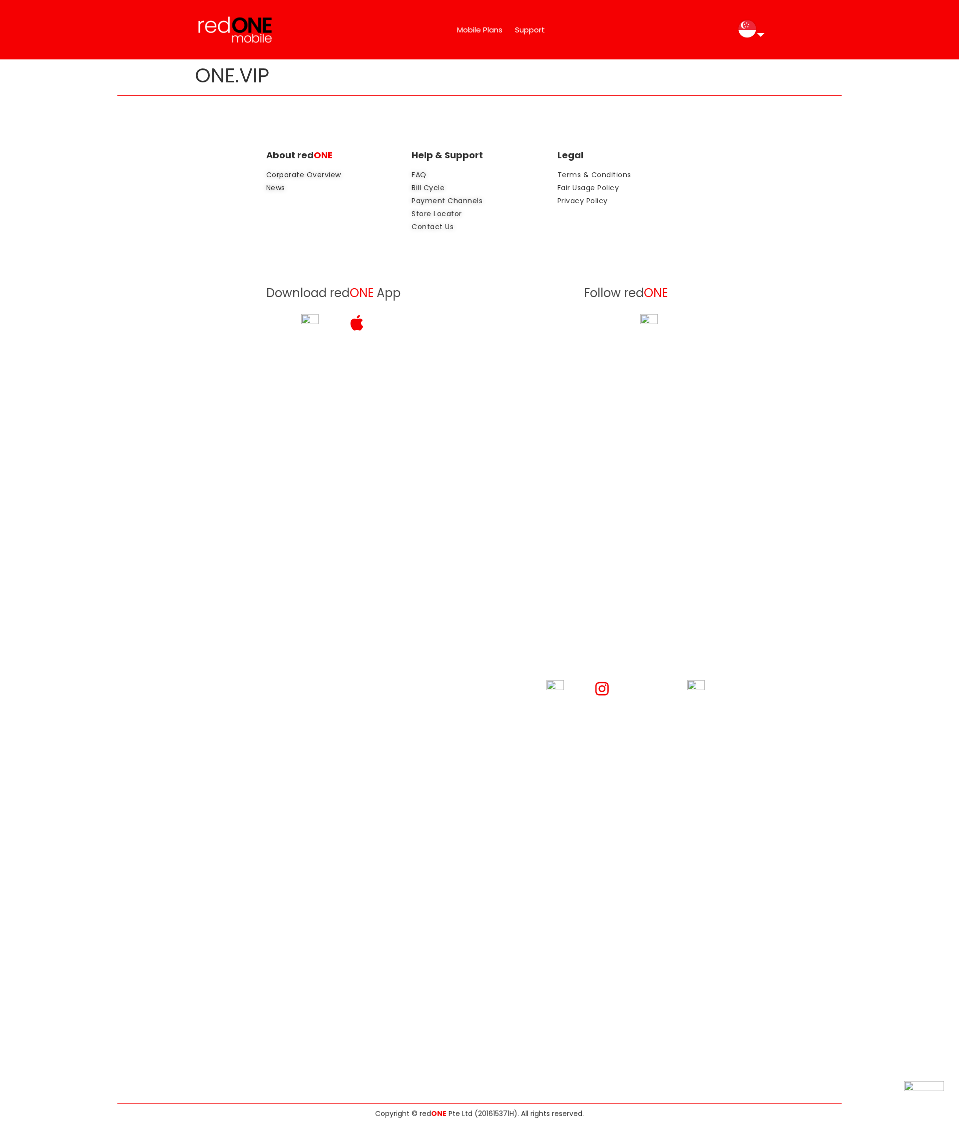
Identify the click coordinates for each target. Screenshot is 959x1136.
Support (530, 29)
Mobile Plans (479, 29)
